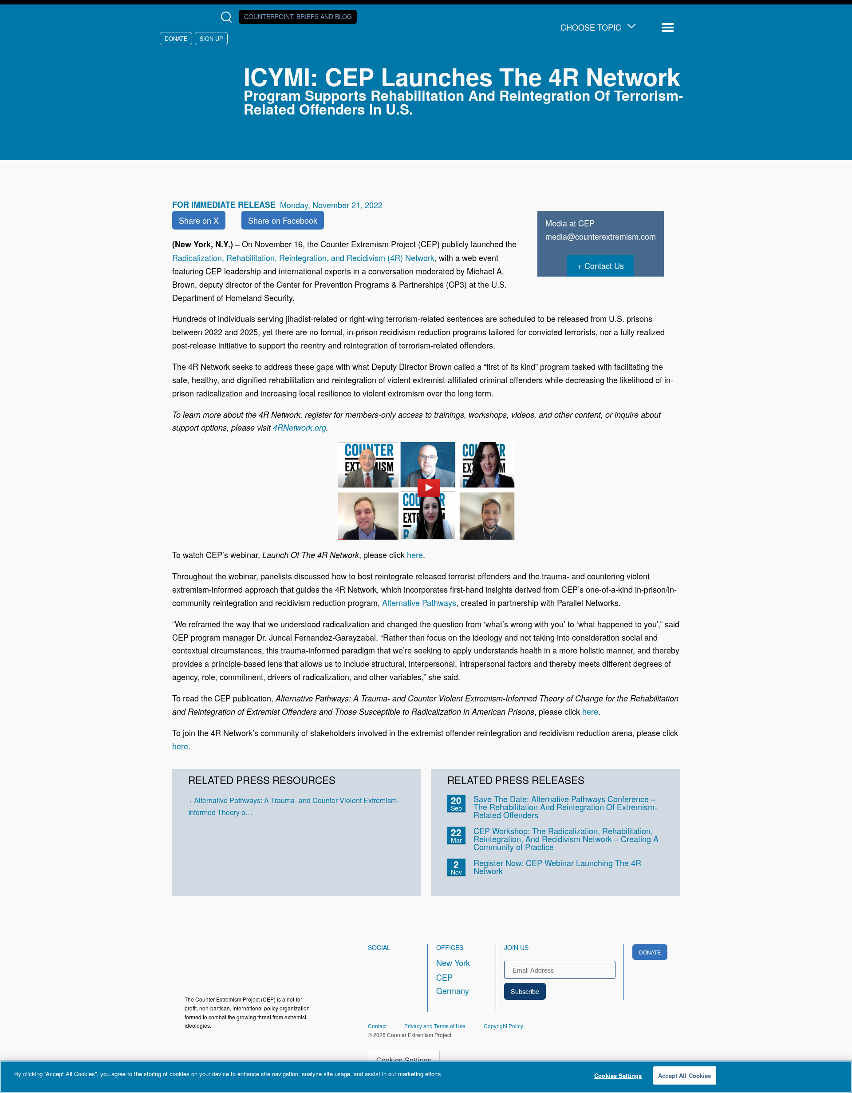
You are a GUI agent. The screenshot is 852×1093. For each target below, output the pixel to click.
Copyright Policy (503, 1026)
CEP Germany (452, 983)
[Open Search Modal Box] (228, 17)
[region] (426, 1077)
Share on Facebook (282, 220)
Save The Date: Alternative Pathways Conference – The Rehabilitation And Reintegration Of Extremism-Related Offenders (565, 806)
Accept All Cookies (684, 1075)
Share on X (199, 220)
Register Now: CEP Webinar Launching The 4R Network (557, 866)
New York (453, 962)
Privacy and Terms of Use (434, 1026)
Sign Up (211, 38)
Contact (377, 1026)
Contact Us (604, 265)
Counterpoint (298, 16)
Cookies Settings (403, 1059)
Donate (176, 38)
